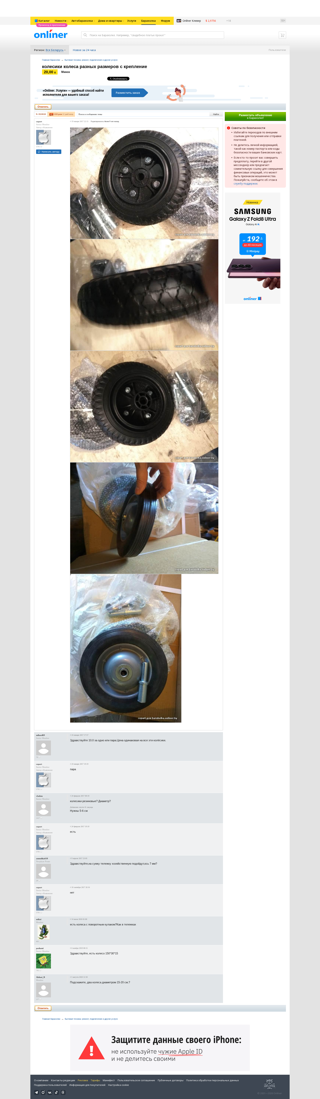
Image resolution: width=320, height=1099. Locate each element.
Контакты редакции (63, 1080)
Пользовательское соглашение (136, 1080)
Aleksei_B (40, 977)
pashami (40, 948)
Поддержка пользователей (50, 1085)
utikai (38, 919)
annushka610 (42, 858)
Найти (216, 114)
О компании (41, 1080)
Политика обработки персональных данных (212, 1080)
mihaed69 (40, 735)
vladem (39, 796)
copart (39, 121)
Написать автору (50, 151)
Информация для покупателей (87, 1085)
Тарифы (95, 1080)
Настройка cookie (118, 1085)
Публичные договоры (171, 1080)
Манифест (109, 1080)
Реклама (83, 1080)
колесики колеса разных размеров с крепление (94, 66)
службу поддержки (245, 183)
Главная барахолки (51, 60)
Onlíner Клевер (192, 20)
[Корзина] (282, 35)
